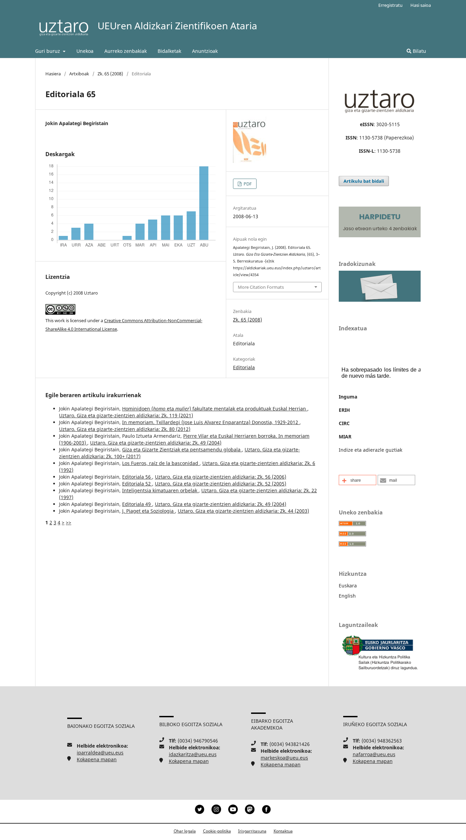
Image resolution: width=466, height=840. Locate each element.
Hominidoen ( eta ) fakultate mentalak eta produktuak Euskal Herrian (214, 408)
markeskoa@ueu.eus (284, 757)
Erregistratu (390, 5)
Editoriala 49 (137, 504)
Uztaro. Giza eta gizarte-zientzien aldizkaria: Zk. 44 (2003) (243, 511)
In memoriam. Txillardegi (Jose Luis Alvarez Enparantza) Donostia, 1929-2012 (211, 422)
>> (68, 522)
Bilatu (418, 51)
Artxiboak (79, 74)
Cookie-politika (217, 831)
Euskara (348, 585)
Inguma (348, 396)
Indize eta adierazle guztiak (370, 450)
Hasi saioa (420, 5)
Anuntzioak (205, 51)
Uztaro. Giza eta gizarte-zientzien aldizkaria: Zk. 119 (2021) (126, 415)
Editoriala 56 (137, 477)
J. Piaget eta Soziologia (148, 511)
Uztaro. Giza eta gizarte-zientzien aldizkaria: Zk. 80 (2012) (124, 429)
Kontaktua (283, 831)
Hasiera (53, 74)
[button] (357, 480)
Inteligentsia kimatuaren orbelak (160, 490)
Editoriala (244, 367)
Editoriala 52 (137, 483)
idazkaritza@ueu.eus (193, 754)
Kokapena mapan (97, 759)
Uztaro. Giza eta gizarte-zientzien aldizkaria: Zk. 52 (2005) (220, 483)
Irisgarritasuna (252, 831)
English (347, 595)
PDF (247, 184)
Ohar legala (185, 831)
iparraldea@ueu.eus (100, 752)
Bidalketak (169, 51)
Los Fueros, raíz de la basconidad (161, 463)
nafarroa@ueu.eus (374, 754)
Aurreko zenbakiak (125, 51)
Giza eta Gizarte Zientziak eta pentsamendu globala (182, 449)
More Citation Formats (261, 287)
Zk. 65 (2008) (110, 74)
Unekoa (84, 51)
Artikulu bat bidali (364, 181)
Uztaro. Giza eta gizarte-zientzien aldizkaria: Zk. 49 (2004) (155, 442)
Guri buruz (48, 51)
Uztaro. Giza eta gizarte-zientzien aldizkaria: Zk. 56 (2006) (220, 477)
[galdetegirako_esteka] (380, 300)
